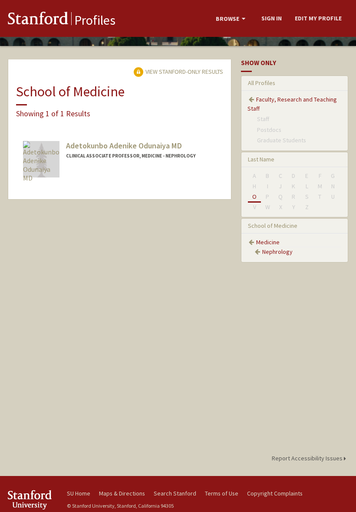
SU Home (78, 493)
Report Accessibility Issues (308, 458)
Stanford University (32, 499)
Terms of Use (221, 493)
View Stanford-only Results (183, 71)
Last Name (261, 159)
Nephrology (277, 252)
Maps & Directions (122, 493)
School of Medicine (272, 226)
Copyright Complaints (275, 493)
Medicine (268, 242)
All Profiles (261, 83)
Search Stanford (175, 493)
